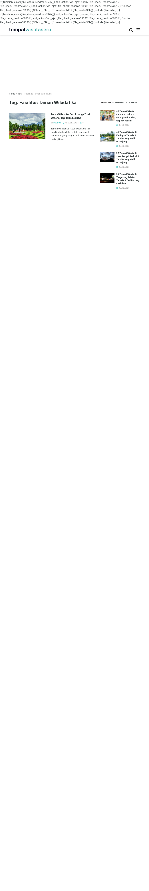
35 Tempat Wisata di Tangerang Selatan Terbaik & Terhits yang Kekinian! (127, 179)
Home (12, 93)
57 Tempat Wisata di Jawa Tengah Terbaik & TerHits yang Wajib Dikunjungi (127, 158)
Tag (20, 93)
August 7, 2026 (71, 123)
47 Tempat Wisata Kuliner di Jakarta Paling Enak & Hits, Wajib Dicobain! (126, 116)
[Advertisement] (74, 60)
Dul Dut (57, 123)
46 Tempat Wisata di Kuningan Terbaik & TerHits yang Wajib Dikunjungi (126, 137)
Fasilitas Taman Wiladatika (38, 93)
